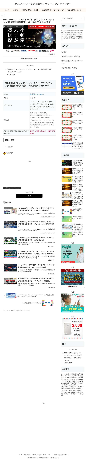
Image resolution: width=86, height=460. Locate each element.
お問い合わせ (63, 454)
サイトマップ (35, 454)
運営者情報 (27, 454)
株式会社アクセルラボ (37, 94)
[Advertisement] (29, 173)
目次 (27, 65)
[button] (82, 18)
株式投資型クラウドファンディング (13, 188)
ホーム (20, 454)
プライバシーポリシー (46, 454)
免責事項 (56, 454)
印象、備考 (11, 74)
